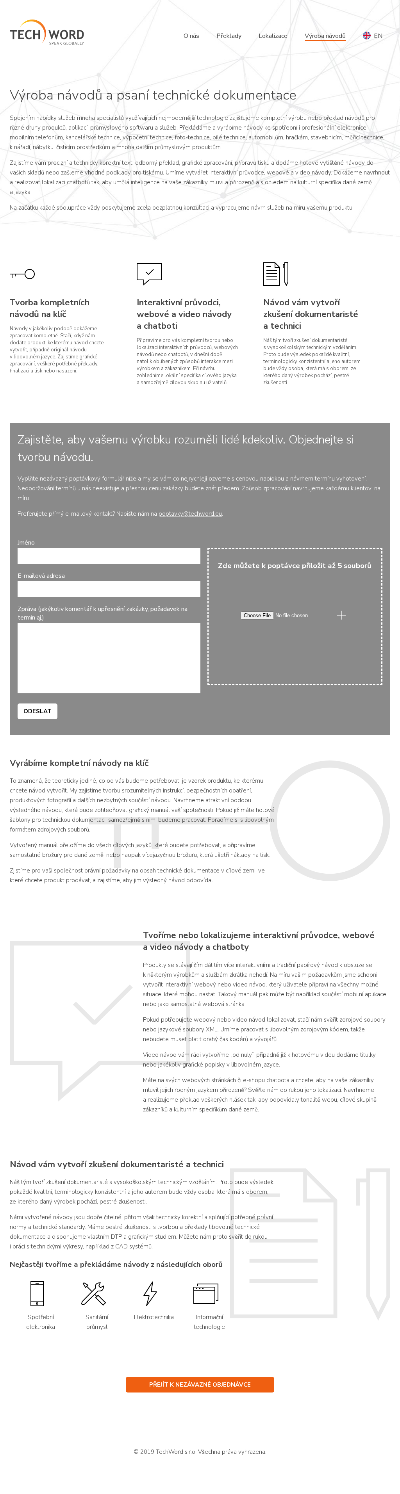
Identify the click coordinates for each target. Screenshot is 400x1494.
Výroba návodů (325, 36)
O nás (191, 36)
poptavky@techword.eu (190, 514)
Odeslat (37, 711)
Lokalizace (273, 36)
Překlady (228, 36)
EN (376, 36)
